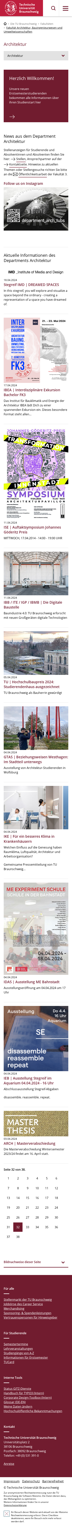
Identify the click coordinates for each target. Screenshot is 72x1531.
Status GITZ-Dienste (17, 1389)
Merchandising (14, 1308)
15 (27, 1198)
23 (46, 1207)
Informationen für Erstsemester (26, 1357)
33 (27, 1227)
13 (8, 1198)
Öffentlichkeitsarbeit (32, 174)
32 (18, 1227)
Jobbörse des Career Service (23, 1304)
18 (56, 1198)
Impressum (12, 1481)
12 (56, 1188)
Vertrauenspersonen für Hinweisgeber (30, 1317)
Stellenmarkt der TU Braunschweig (28, 1300)
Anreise (9, 1464)
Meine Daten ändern (18, 1406)
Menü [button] (65, 8)
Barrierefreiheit (53, 1481)
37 (8, 1237)
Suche (53, 8)
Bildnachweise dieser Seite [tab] (22, 1262)
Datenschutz (31, 1481)
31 (8, 1227)
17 (46, 1198)
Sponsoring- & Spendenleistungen (27, 1313)
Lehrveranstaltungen (18, 1349)
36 (56, 1227)
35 (46, 1227)
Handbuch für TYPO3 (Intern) (24, 1393)
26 (18, 1217)
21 (27, 1207)
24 (56, 1207)
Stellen (21, 159)
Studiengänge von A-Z (19, 1353)
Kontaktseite (18, 164)
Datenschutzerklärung (15, 1505)
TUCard (9, 1362)
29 (46, 1217)
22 (37, 1207)
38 (18, 1237)
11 (46, 1188)
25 (8, 1217)
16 (37, 1198)
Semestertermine (16, 1344)
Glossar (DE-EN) (15, 1402)
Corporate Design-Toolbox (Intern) (28, 1398)
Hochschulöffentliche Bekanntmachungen (33, 1411)
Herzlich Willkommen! (31, 78)
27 (27, 1217)
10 (37, 1188)
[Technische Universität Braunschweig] (21, 8)
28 (37, 1217)
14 (18, 1198)
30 (56, 1217)
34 (37, 1227)
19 (8, 1207)
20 (18, 1207)
